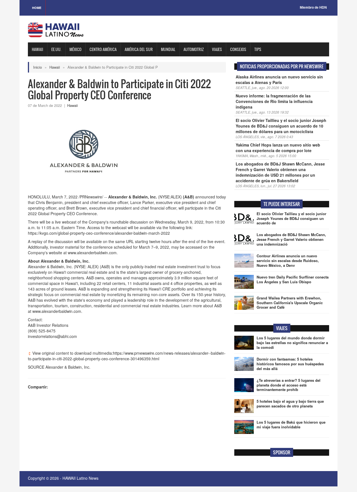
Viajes (217, 49)
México (75, 49)
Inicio (37, 67)
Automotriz (194, 49)
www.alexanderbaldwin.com (92, 252)
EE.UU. (56, 49)
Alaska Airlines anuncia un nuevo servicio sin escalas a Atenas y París (279, 79)
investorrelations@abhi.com (52, 336)
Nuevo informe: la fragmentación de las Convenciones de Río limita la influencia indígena (274, 101)
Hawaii (37, 49)
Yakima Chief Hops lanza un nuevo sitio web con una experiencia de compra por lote (278, 147)
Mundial (168, 49)
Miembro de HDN (313, 7)
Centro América (103, 49)
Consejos (238, 49)
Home (36, 8)
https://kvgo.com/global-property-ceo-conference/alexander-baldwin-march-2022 (99, 233)
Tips (257, 49)
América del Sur (139, 49)
